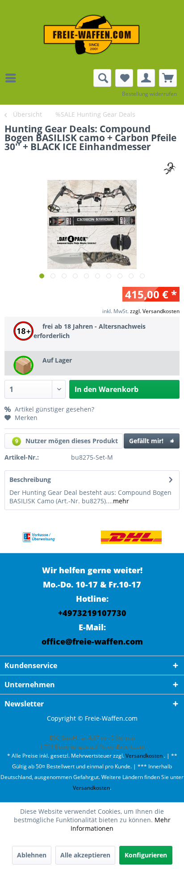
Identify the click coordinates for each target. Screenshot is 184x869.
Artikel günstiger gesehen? (53, 409)
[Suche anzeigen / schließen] (102, 78)
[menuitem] (13, 78)
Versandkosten (144, 755)
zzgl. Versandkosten (155, 311)
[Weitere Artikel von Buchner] (169, 167)
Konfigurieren (146, 855)
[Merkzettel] (124, 78)
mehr (121, 501)
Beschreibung (30, 479)
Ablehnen (31, 855)
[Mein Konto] (146, 78)
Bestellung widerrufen (149, 94)
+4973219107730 (92, 613)
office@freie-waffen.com (92, 641)
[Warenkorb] (168, 78)
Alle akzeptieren (85, 855)
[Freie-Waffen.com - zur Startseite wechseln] (92, 34)
